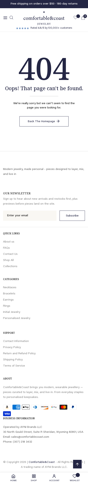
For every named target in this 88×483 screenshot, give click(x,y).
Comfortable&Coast (42, 462)
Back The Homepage (41, 121)
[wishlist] (75, 18)
